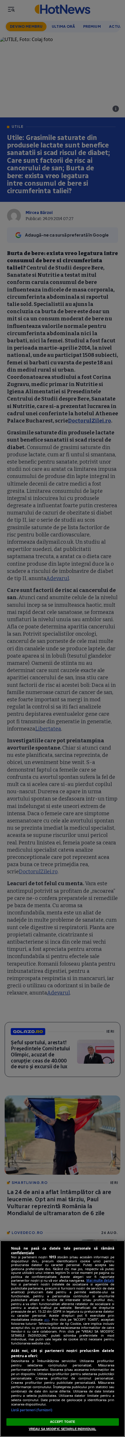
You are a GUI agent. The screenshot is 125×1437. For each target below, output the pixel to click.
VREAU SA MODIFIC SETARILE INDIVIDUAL (62, 1429)
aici (46, 1319)
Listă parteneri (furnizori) (32, 1410)
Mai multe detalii (100, 1280)
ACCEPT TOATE (62, 1421)
